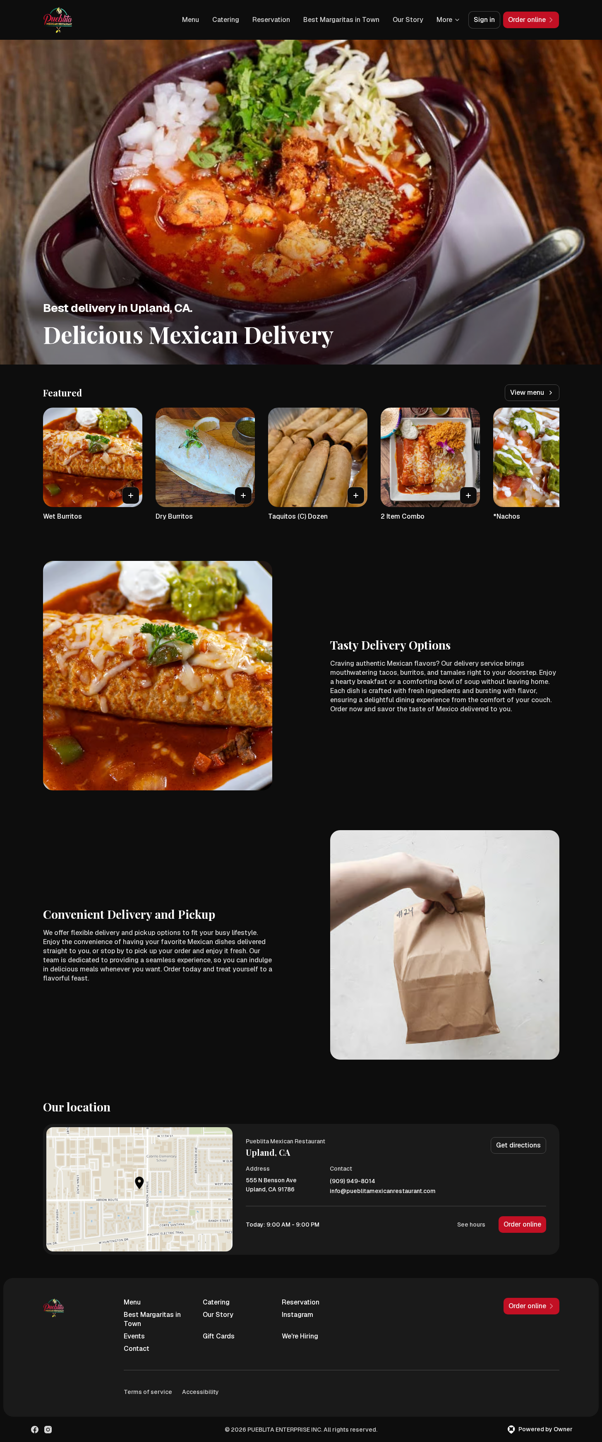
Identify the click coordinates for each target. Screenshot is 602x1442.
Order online (522, 1224)
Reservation (271, 19)
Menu (190, 19)
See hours (471, 1224)
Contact (136, 1348)
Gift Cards (219, 1336)
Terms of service (148, 1392)
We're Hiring (300, 1336)
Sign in (484, 19)
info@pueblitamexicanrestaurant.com (383, 1191)
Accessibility (200, 1392)
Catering (225, 19)
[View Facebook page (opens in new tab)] (35, 1430)
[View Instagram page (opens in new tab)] (48, 1430)
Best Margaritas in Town (341, 19)
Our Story (408, 19)
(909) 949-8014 (352, 1181)
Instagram (297, 1314)
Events (134, 1336)
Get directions (518, 1145)
